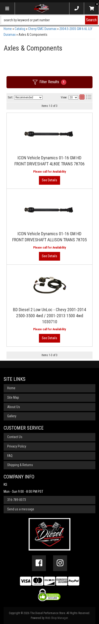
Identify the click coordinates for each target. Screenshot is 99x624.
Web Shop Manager (56, 618)
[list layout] (88, 97)
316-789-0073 (16, 500)
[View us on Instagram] (60, 563)
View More (49, 180)
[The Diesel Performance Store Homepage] (41, 8)
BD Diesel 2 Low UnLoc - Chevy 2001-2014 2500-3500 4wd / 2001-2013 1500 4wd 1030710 (49, 315)
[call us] (76, 8)
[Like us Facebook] (39, 563)
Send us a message (20, 509)
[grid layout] (82, 97)
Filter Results (51, 82)
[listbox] (28, 97)
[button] (49, 20)
